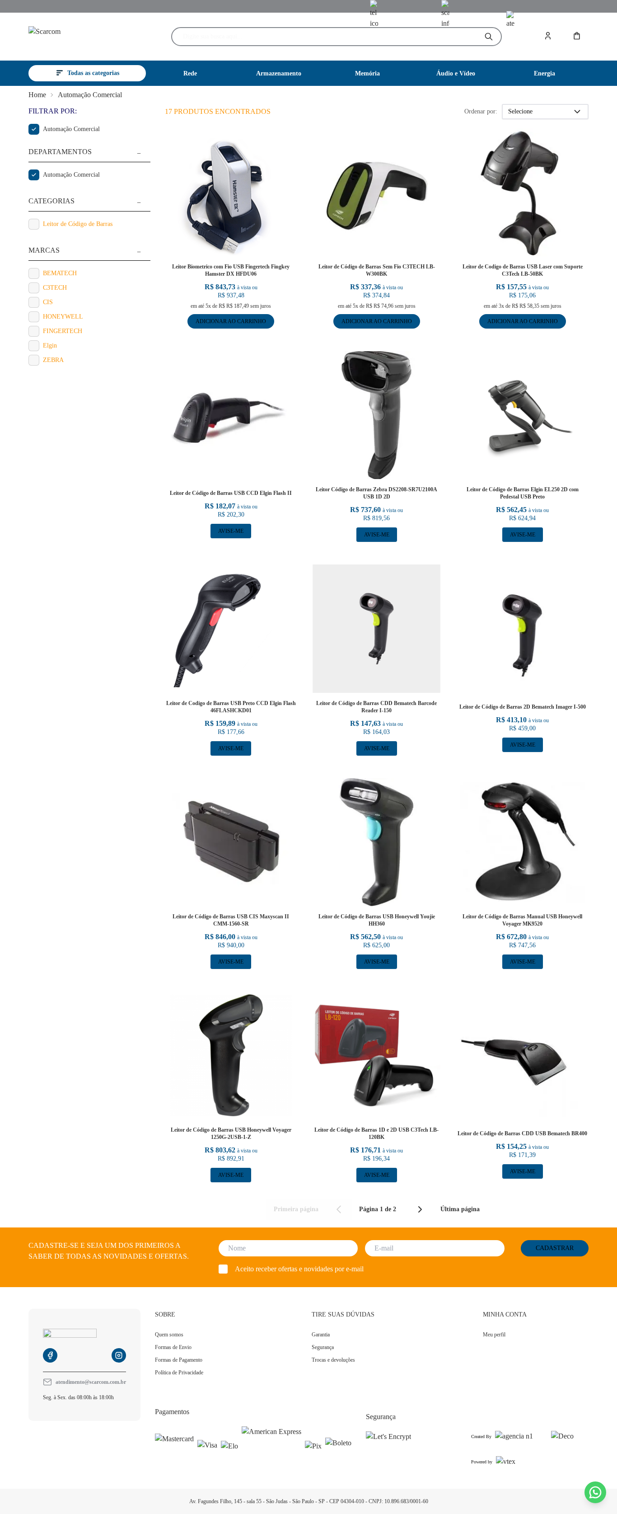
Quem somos (169, 1334)
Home (37, 95)
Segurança (323, 1347)
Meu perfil (494, 1334)
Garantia (321, 1334)
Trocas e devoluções (333, 1360)
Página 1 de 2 (377, 1209)
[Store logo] (81, 36)
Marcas (44, 250)
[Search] (489, 37)
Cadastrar (555, 1248)
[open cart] (578, 36)
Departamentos (60, 151)
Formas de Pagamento (178, 1360)
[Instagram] (119, 1355)
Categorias (51, 201)
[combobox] (328, 37)
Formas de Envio (173, 1347)
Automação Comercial (90, 95)
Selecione (520, 111)
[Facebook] (50, 1355)
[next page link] (420, 1209)
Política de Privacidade (179, 1372)
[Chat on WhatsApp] (595, 1492)
